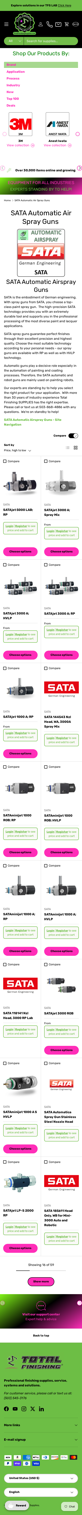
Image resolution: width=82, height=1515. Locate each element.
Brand (11, 65)
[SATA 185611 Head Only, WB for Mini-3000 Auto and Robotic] (61, 1183)
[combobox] (41, 41)
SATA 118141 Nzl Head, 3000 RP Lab (18, 1015)
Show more (41, 1281)
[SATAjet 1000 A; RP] (20, 689)
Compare (60, 435)
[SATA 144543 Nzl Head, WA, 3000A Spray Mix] (61, 689)
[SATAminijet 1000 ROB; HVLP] (61, 788)
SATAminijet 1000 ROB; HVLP (58, 818)
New (10, 92)
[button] (66, 24)
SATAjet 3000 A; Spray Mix (57, 512)
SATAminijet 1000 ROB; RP (17, 817)
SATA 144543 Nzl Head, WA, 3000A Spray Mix (57, 721)
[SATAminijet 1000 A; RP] (20, 886)
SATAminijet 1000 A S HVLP (20, 1114)
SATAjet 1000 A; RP (18, 717)
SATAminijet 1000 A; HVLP (60, 916)
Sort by (9, 445)
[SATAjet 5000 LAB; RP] (20, 482)
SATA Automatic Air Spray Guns (32, 200)
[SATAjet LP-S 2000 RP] (20, 1183)
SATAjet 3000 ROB (58, 1013)
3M (20, 141)
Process (13, 78)
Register (21, 526)
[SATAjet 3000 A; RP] (61, 586)
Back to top (41, 1335)
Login (9, 526)
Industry (13, 85)
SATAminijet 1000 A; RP (19, 916)
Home (7, 200)
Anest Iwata (58, 141)
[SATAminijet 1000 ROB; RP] (20, 788)
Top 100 (13, 99)
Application (16, 72)
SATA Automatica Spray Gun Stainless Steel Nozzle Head (60, 1117)
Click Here (64, 5)
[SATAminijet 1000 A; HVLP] (61, 886)
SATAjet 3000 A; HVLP (16, 615)
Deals (11, 105)
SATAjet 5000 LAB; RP (18, 512)
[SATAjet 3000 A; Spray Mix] (61, 482)
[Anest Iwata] (57, 124)
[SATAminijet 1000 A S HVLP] (20, 1084)
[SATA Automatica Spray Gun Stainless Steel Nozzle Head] (61, 1084)
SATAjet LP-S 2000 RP (18, 1213)
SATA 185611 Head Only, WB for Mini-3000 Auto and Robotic (58, 1218)
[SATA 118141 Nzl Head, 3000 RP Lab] (20, 985)
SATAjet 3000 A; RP (59, 613)
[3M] (20, 124)
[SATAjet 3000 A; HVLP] (20, 586)
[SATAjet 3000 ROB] (61, 985)
